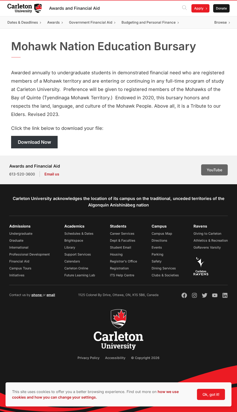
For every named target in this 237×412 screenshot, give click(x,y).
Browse (220, 22)
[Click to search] (184, 8)
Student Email (120, 247)
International (18, 247)
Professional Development (29, 254)
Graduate (16, 240)
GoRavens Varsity (207, 247)
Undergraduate (20, 233)
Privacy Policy (89, 358)
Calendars (72, 261)
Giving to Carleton (207, 233)
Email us (51, 174)
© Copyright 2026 (145, 358)
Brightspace (73, 240)
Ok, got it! (211, 394)
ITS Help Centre (122, 275)
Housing (116, 254)
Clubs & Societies (165, 275)
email (51, 295)
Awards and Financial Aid (74, 8)
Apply (198, 8)
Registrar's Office (123, 261)
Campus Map (162, 233)
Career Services (122, 233)
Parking (157, 254)
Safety (157, 261)
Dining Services (164, 268)
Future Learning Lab (79, 275)
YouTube (214, 170)
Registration (119, 268)
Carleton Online (76, 268)
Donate (221, 8)
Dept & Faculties (122, 240)
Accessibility (115, 358)
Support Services (77, 254)
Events (157, 247)
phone (37, 295)
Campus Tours (20, 268)
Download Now (34, 142)
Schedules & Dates (79, 233)
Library (69, 247)
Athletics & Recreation (210, 240)
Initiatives (17, 275)
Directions (159, 240)
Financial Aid (19, 261)
